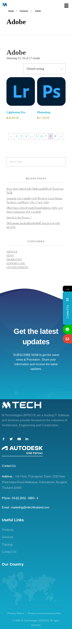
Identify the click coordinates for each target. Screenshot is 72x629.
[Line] (67, 329)
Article (11, 251)
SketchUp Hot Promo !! (19, 217)
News (10, 255)
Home (11, 11)
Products (24, 11)
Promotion (14, 259)
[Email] (67, 338)
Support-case (15, 263)
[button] (66, 5)
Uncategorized (17, 267)
